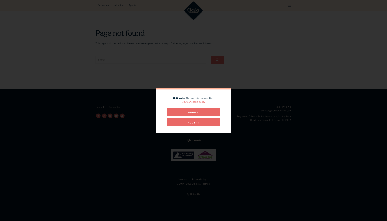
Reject (193, 112)
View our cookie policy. (193, 101)
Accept (193, 122)
